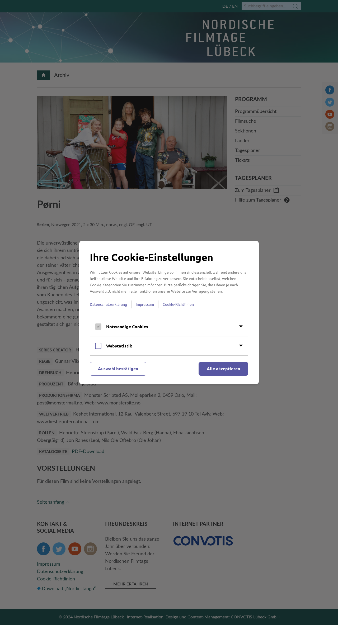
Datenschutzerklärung (108, 304)
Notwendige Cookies (127, 326)
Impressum (145, 304)
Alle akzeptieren (223, 368)
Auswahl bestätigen (118, 368)
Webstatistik (119, 346)
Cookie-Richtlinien (178, 304)
